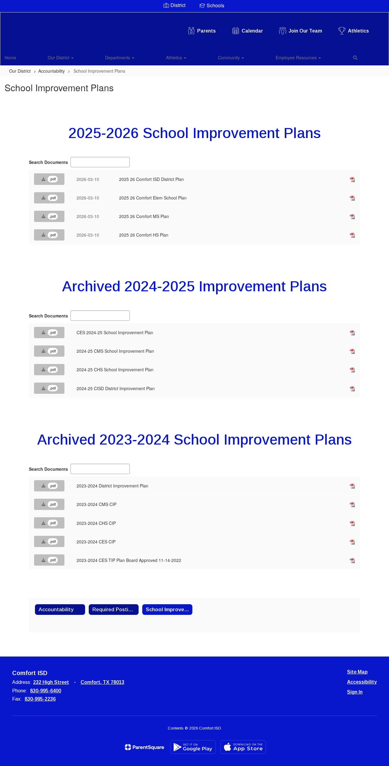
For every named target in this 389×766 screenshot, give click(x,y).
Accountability (51, 71)
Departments (118, 57)
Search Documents (48, 162)
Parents (206, 30)
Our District (59, 57)
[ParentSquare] (144, 747)
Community (229, 57)
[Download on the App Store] (243, 747)
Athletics (358, 30)
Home (10, 57)
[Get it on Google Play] (193, 747)
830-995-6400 (45, 690)
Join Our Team (305, 30)
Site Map (357, 671)
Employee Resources (297, 57)
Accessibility (362, 682)
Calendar (252, 30)
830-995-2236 (40, 699)
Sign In (355, 692)
